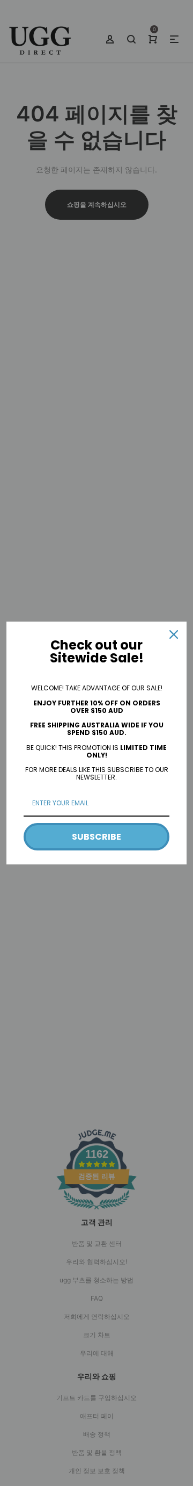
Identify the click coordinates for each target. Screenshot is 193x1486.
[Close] (174, 634)
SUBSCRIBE (96, 837)
